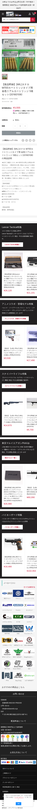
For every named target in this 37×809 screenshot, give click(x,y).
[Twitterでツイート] (30, 140)
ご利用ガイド (7, 773)
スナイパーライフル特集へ (14, 386)
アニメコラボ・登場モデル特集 (15, 318)
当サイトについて (8, 768)
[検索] (32, 20)
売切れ (18, 133)
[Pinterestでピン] (26, 140)
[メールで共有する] (33, 140)
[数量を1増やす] (25, 126)
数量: (3, 126)
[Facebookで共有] (23, 140)
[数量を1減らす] (15, 126)
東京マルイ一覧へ (11, 458)
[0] (33, 14)
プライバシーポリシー (10, 778)
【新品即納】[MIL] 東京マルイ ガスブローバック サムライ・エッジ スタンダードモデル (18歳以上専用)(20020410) (13, 560)
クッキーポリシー (8, 782)
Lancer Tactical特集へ (12, 244)
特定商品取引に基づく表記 (11, 787)
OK (18, 803)
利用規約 (5, 791)
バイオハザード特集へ (12, 527)
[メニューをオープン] (3, 14)
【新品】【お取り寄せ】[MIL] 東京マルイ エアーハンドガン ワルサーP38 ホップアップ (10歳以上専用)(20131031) (13, 352)
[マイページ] (30, 14)
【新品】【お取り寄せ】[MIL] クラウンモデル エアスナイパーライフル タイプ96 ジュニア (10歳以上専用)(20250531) (13, 419)
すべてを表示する (29, 587)
